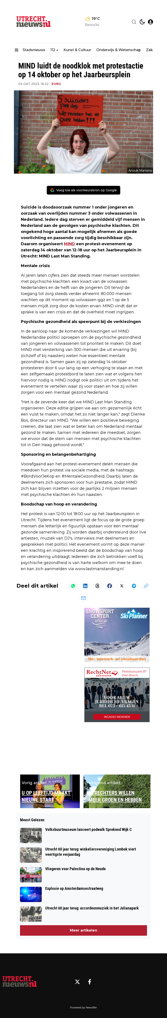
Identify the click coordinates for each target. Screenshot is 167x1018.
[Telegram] (134, 585)
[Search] (134, 21)
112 (52, 50)
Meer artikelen (83, 930)
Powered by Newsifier (83, 1007)
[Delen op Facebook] (109, 585)
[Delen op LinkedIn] (85, 585)
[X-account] (77, 981)
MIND (69, 244)
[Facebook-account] (89, 981)
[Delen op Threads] (97, 585)
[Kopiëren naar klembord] (146, 585)
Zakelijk (153, 50)
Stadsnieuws (34, 50)
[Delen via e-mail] (83, 598)
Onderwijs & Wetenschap (118, 50)
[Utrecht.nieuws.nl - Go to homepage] (19, 981)
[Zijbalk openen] (16, 50)
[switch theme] (142, 22)
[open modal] (150, 21)
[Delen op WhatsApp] (73, 585)
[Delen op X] (121, 585)
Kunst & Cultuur (77, 50)
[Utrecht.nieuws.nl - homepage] (33, 21)
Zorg (56, 84)
